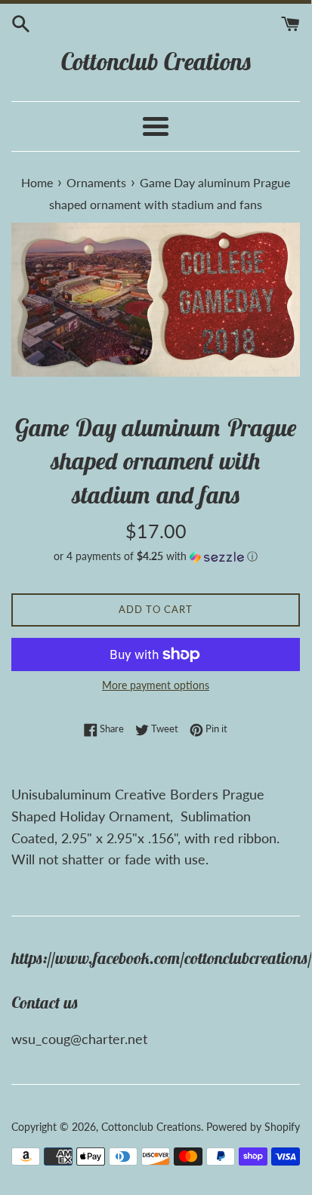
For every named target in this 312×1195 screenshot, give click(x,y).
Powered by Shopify (253, 1126)
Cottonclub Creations (156, 61)
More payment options (155, 685)
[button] (155, 557)
